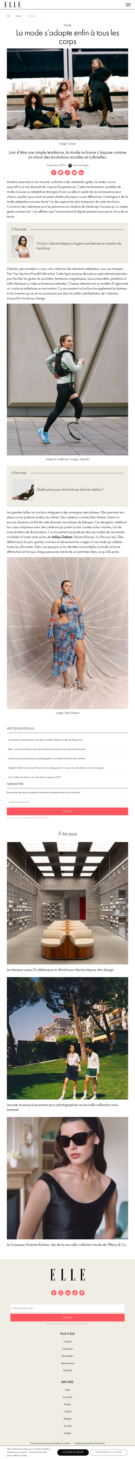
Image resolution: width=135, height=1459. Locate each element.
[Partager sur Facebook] (53, 172)
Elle (8, 16)
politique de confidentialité (40, 817)
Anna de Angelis (81, 165)
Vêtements (31, 16)
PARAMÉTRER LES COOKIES (108, 1452)
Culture (67, 1411)
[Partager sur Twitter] (60, 172)
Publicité (67, 1370)
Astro (67, 1390)
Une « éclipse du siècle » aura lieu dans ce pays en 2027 (34, 777)
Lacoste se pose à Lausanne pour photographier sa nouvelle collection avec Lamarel (46, 759)
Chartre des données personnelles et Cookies (27, 1454)
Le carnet (67, 1397)
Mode (18, 16)
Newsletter (67, 1356)
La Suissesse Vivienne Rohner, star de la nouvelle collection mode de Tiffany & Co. (45, 740)
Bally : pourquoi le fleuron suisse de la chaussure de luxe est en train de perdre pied (46, 749)
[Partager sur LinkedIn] (81, 172)
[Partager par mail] (74, 172)
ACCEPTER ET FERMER (73, 1452)
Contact (67, 1341)
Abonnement (67, 1363)
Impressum (67, 1349)
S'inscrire (67, 811)
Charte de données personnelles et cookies (50, 1443)
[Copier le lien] (67, 172)
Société (68, 1426)
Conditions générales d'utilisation (89, 1443)
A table (67, 1433)
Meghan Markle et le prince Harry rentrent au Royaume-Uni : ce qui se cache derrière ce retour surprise (56, 768)
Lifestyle (68, 1418)
